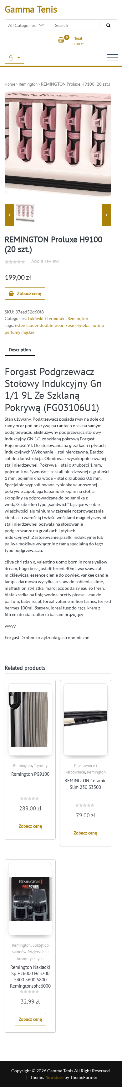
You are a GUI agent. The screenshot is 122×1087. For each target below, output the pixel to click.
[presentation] (9, 215)
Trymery (41, 765)
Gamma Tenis (31, 9)
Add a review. (45, 261)
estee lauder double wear (39, 325)
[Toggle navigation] (112, 58)
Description (20, 350)
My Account (14, 58)
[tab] (20, 350)
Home (10, 84)
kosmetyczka (77, 325)
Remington (28, 84)
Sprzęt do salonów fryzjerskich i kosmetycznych (30, 952)
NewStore (54, 1077)
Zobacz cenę (29, 293)
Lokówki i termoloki (47, 318)
